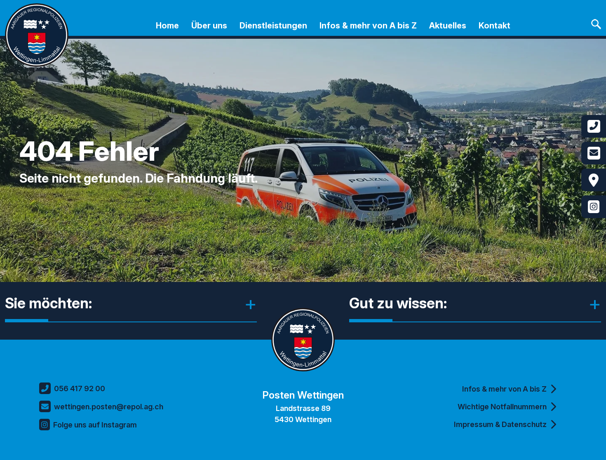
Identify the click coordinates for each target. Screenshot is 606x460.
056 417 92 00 (79, 388)
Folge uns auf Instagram (95, 424)
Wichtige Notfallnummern (502, 406)
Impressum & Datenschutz (500, 424)
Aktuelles (447, 26)
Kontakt (494, 26)
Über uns (209, 26)
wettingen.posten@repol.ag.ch (108, 406)
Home (167, 26)
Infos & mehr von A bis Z (368, 26)
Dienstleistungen (273, 26)
